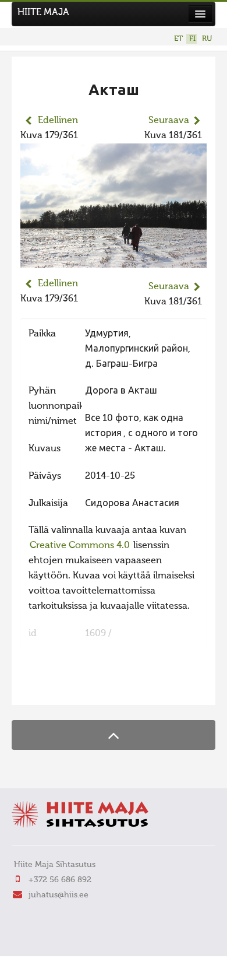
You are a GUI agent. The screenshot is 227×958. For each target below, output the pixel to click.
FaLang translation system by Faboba (61, 688)
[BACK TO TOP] (113, 735)
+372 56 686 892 (60, 880)
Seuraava (168, 120)
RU (207, 39)
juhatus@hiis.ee (58, 895)
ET (178, 39)
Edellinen (58, 120)
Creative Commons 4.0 (80, 545)
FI (192, 39)
